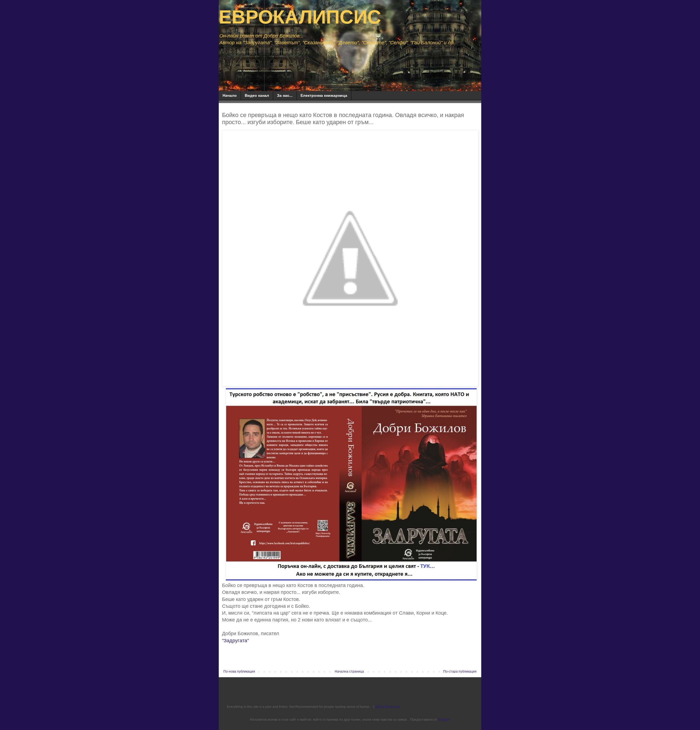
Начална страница (349, 671)
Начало (230, 95)
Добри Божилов (387, 707)
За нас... (285, 95)
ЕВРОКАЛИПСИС (300, 17)
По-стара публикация (460, 671)
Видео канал (257, 95)
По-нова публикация (239, 671)
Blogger (444, 720)
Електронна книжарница (324, 95)
